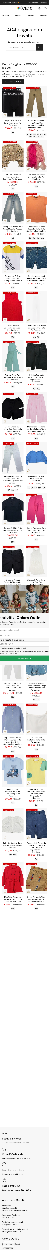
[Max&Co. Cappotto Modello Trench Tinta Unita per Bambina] (13, 878)
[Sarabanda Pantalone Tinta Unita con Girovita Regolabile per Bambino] (13, 458)
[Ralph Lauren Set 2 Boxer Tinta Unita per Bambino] (13, 102)
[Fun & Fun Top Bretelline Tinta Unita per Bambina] (36, 719)
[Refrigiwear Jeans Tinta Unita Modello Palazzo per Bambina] (13, 208)
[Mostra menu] (3, 8)
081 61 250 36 (8, 1217)
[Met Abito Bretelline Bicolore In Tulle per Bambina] (36, 156)
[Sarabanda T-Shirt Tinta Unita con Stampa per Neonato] (13, 257)
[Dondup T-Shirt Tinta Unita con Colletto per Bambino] (13, 509)
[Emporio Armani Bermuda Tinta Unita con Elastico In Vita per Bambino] (13, 561)
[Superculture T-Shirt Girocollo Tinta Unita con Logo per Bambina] (36, 208)
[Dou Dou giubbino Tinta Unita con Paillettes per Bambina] (13, 156)
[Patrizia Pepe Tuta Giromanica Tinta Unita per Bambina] (13, 356)
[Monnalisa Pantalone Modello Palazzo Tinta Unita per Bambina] (36, 408)
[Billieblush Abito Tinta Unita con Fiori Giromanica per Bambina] (36, 561)
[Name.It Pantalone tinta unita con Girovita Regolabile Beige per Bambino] (36, 102)
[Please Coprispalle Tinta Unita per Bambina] (36, 458)
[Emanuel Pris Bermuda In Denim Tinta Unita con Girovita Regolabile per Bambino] (36, 824)
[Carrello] (45, 8)
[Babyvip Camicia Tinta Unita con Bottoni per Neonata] (13, 824)
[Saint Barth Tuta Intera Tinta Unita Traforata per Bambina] (36, 307)
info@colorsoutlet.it (10, 1224)
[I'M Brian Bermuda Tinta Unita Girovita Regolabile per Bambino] (36, 356)
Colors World (7, 1248)
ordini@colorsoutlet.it (11, 1231)
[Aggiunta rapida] (5, 115)
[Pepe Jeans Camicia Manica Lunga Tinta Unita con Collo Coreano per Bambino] (13, 719)
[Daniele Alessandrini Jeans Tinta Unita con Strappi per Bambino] (36, 257)
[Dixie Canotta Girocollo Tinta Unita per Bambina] (13, 307)
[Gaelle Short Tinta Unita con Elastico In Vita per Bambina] (13, 408)
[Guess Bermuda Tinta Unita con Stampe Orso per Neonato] (36, 878)
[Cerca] (39, 47)
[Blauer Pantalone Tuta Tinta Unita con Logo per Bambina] (36, 509)
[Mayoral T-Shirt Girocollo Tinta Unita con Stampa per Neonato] (13, 770)
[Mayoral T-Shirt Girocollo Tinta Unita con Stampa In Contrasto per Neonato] (36, 770)
